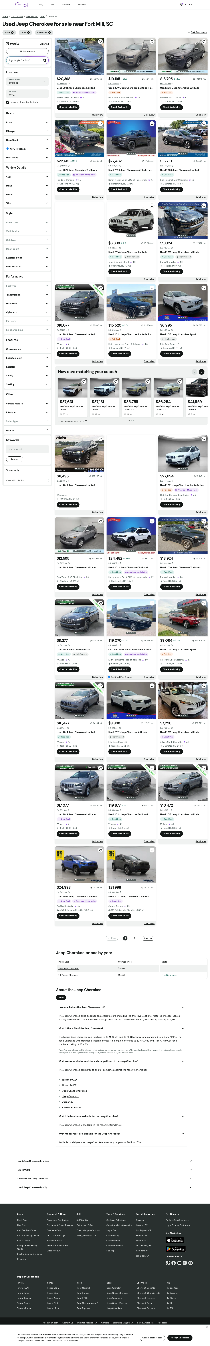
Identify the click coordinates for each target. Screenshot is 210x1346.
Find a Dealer (23, 1240)
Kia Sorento (172, 1293)
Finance (82, 4)
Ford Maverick (83, 1287)
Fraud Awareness (145, 1322)
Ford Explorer (83, 1308)
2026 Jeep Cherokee (68, 968)
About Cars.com (50, 1322)
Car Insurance (113, 1240)
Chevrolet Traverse (146, 1298)
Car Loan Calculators (116, 1220)
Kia (168, 1282)
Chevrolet (142, 1282)
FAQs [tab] (61, 997)
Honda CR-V (53, 1287)
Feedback (162, 1322)
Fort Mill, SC (32, 16)
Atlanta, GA (141, 1240)
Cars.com (129, 1334)
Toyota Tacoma (24, 1298)
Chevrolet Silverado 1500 (148, 1293)
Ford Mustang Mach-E (87, 1303)
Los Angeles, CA (143, 1230)
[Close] (206, 1327)
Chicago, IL (141, 1220)
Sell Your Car (83, 1220)
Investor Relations (85, 1322)
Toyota (20, 1282)
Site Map (110, 1250)
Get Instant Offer (85, 1225)
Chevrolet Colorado (146, 1308)
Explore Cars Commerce (177, 1220)
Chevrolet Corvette (146, 1287)
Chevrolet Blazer (71, 1107)
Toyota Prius (23, 1293)
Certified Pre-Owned (27, 1230)
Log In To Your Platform (177, 1225)
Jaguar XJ (67, 1101)
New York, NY (142, 1250)
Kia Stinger (172, 1298)
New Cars (21, 1225)
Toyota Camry (23, 1303)
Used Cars (22, 1220)
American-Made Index (57, 1245)
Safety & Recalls (54, 1240)
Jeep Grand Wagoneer (117, 1303)
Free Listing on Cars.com (88, 1230)
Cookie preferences (152, 1337)
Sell (52, 4)
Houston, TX (142, 1225)
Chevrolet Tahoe (145, 1303)
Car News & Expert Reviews (60, 1225)
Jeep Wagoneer (114, 1298)
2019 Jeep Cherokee (68, 975)
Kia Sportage (172, 1287)
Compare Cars (54, 1230)
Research (65, 4)
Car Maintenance (114, 1245)
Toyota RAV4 (23, 1287)
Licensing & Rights (121, 1322)
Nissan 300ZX (69, 1079)
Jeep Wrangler (114, 1287)
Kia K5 (169, 1303)
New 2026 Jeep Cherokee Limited (71, 408)
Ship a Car (111, 1230)
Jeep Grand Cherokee (74, 1090)
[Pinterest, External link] (190, 1263)
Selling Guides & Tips (86, 1235)
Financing (21, 1259)
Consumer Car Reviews (58, 1220)
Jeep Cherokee (114, 1308)
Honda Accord (53, 1298)
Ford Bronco (83, 1293)
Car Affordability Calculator (119, 1225)
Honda (50, 1282)
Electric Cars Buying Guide (29, 1254)
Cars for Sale (17, 16)
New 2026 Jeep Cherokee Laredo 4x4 (135, 408)
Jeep (42, 16)
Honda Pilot (52, 1303)
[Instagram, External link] (185, 1263)
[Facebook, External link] (173, 1263)
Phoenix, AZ (141, 1235)
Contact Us (67, 1322)
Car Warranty (112, 1235)
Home (5, 16)
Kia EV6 (170, 1308)
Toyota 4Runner (24, 1308)
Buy (41, 4)
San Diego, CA (142, 1255)
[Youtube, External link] (179, 1263)
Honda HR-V (53, 1308)
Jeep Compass (70, 1096)
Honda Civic (52, 1293)
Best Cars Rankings (56, 1235)
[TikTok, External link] (168, 1263)
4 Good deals (170, 975)
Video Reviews (54, 1250)
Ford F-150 (82, 1298)
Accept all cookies (180, 1337)
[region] (105, 1335)
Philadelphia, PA (143, 1245)
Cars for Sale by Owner (28, 1235)
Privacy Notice (49, 1334)
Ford (79, 1282)
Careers (105, 1322)
